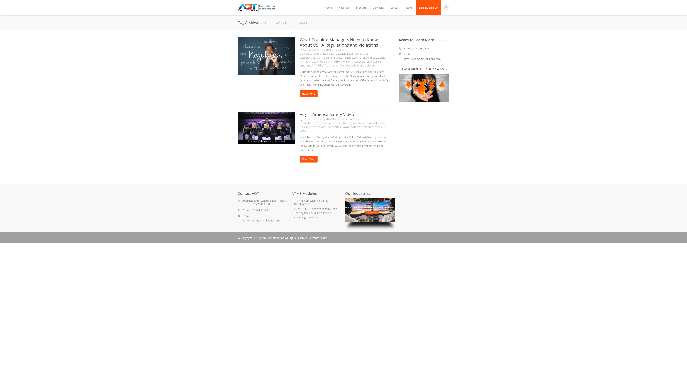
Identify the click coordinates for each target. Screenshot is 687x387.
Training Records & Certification (312, 213)
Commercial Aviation (350, 119)
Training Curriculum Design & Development (311, 202)
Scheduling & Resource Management (315, 208)
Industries (344, 7)
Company (378, 7)
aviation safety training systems (317, 57)
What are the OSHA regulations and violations (349, 65)
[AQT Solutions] (256, 10)
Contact (394, 7)
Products (361, 7)
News (409, 7)
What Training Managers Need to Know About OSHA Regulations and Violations (339, 42)
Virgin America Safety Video (327, 114)
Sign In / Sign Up (428, 7)
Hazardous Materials (334, 53)
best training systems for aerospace (357, 57)
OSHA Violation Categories (349, 61)
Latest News (354, 53)
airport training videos (312, 123)
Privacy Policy (318, 238)
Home (328, 7)
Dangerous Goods (310, 53)
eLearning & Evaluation (307, 217)
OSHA (366, 53)
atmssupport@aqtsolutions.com (422, 59)
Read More (308, 93)
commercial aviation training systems (339, 127)
